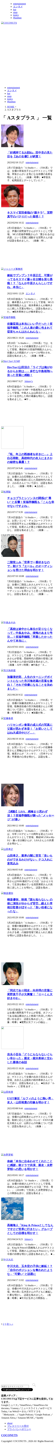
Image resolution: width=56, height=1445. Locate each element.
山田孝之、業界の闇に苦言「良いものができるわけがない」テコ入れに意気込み (30, 859)
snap (15, 12)
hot (14, 9)
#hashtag (17, 17)
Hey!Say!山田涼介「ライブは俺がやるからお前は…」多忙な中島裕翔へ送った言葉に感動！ (30, 371)
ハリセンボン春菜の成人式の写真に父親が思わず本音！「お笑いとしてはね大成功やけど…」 (30, 728)
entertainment (19, 3)
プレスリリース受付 (18, 1426)
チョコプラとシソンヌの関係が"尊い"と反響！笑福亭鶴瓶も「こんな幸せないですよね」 (30, 502)
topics (16, 15)
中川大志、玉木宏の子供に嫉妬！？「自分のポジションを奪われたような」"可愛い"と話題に (30, 1270)
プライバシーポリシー (19, 1429)
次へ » (10, 1324)
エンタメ (18, 6)
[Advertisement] (28, 55)
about (9, 1423)
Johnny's (28, 381)
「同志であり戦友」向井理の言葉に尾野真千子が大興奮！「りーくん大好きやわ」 (30, 994)
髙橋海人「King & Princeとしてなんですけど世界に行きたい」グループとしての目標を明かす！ (30, 1229)
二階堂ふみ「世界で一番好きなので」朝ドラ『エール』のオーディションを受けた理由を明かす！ (30, 566)
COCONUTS (9, 1435)
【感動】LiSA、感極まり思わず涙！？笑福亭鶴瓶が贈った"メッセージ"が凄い (30, 815)
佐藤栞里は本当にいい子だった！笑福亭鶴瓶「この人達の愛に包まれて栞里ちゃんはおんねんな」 (30, 327)
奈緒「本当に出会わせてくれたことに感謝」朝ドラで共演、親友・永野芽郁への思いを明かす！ (30, 1165)
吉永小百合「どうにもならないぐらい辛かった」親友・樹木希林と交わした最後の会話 (30, 1058)
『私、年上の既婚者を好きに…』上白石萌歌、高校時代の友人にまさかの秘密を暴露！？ (30, 458)
